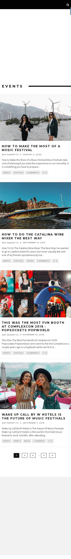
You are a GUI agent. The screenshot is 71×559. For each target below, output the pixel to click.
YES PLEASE (35, 289)
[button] (35, 266)
